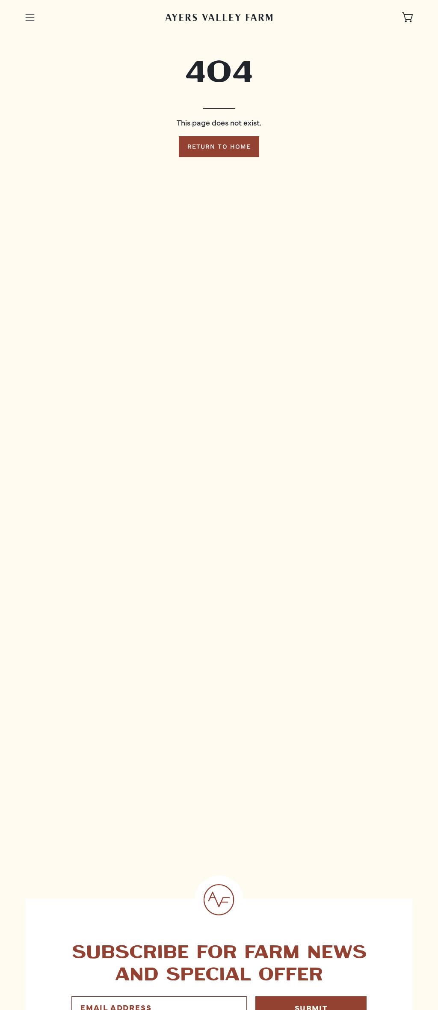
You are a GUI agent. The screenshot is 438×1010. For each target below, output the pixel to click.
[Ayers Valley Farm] (219, 17)
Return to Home (219, 146)
